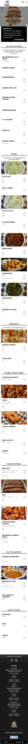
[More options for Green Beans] (24, 300)
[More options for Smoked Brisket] (24, 79)
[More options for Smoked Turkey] (24, 143)
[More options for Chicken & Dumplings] (24, 559)
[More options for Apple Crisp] (24, 360)
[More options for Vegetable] (24, 616)
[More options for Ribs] (24, 497)
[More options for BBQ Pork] (24, 470)
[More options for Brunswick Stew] (24, 583)
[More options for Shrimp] (24, 453)
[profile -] (23, 2)
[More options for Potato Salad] (24, 213)
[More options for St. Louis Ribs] (24, 122)
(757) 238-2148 (14, 673)
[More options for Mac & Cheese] (24, 190)
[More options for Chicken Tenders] (24, 429)
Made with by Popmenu (11, 656)
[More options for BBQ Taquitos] (24, 442)
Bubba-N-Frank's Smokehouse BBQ (14, 724)
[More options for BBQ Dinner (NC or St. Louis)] (24, 59)
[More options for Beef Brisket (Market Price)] (24, 537)
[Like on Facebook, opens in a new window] (12, 660)
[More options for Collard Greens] (24, 224)
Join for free (19, 39)
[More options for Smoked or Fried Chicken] (24, 99)
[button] (14, 60)
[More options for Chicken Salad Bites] (24, 379)
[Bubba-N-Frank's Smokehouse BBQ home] (7, 3)
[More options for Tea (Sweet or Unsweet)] (24, 597)
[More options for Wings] (24, 402)
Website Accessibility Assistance (14, 732)
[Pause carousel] (27, 25)
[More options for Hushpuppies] (24, 275)
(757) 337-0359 (14, 707)
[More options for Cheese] (24, 637)
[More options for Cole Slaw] (24, 178)
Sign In (6, 742)
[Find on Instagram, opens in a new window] (16, 660)
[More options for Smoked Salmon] (24, 70)
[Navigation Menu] (26, 2)
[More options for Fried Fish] (24, 132)
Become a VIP (20, 742)
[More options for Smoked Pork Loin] (24, 90)
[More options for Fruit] (24, 626)
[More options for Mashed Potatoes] (24, 312)
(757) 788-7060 (14, 691)
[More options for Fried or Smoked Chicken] (24, 524)
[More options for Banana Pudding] (24, 347)
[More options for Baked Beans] (24, 251)
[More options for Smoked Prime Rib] (24, 112)
